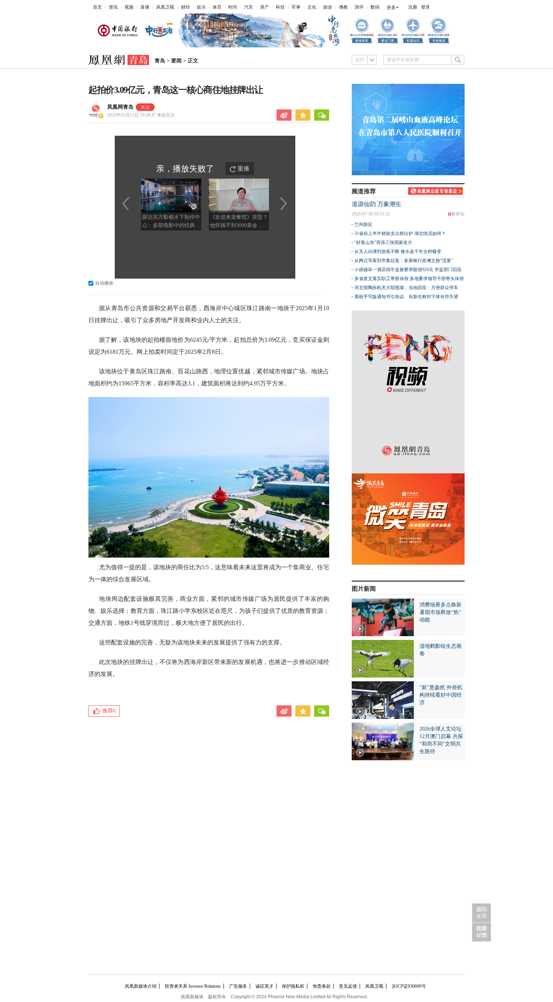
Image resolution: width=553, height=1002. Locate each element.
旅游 (327, 7)
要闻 (176, 61)
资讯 (113, 7)
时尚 (232, 7)
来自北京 (141, 115)
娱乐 (201, 7)
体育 (217, 7)
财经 (185, 7)
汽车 (248, 7)
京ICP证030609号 (409, 986)
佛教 (343, 7)
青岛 (160, 61)
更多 (391, 7)
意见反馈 (348, 986)
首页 (97, 7)
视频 (129, 7)
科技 (280, 7)
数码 (375, 7)
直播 (144, 7)
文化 (311, 7)
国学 (359, 7)
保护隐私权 (293, 986)
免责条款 (322, 986)
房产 (264, 7)
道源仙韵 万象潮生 (376, 204)
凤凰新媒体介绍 (140, 986)
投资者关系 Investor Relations (193, 986)
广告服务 (238, 986)
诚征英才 (264, 986)
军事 (296, 7)
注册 (412, 7)
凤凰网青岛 (120, 107)
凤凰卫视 (165, 7)
